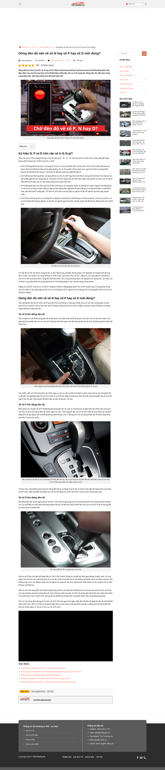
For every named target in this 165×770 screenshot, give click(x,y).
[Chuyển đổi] (145, 79)
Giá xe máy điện (126, 75)
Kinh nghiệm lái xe (46, 47)
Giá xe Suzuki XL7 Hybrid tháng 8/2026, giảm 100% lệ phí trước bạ (139, 180)
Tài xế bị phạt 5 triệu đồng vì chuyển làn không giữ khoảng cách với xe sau (138, 208)
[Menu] (20, 4)
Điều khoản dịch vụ (98, 740)
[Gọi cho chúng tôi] (145, 758)
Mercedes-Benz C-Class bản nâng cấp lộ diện (139, 161)
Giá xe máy (124, 71)
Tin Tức (34, 47)
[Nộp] (144, 53)
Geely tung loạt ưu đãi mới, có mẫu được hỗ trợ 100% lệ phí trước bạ (48, 682)
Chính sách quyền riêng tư (102, 743)
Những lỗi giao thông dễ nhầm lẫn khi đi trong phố (41, 675)
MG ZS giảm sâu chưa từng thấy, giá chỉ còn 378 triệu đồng (139, 151)
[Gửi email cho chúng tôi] (141, 758)
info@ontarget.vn (102, 732)
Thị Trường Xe (106, 736)
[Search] (145, 4)
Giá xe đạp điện (126, 67)
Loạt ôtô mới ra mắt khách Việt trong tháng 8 (139, 132)
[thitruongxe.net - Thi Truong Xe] (78, 4)
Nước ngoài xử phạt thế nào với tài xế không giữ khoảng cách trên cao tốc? (51, 672)
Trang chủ (25, 47)
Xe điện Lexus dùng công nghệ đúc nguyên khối (138, 103)
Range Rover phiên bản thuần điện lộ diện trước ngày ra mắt (45, 678)
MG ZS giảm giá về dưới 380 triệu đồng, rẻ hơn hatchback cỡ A (139, 123)
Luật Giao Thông (126, 88)
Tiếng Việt (131, 4)
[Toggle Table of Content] (30, 147)
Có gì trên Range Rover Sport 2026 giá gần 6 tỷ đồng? (139, 113)
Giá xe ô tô (124, 80)
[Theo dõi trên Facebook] (137, 758)
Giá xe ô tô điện (126, 84)
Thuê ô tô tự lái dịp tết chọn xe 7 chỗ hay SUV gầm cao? (43, 668)
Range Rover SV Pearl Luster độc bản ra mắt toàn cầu (138, 199)
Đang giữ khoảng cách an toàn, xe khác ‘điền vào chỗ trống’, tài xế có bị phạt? (139, 142)
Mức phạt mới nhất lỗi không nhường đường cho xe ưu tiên (139, 170)
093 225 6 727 (103, 729)
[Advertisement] (82, 25)
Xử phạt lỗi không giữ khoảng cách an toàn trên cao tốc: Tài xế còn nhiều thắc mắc (139, 189)
